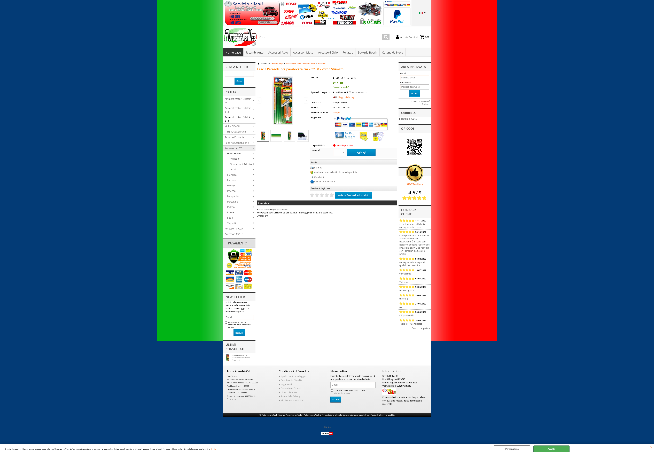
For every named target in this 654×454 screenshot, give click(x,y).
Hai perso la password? (420, 101)
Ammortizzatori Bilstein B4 (238, 100)
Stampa (318, 167)
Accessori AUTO (234, 148)
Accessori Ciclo (328, 52)
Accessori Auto (278, 52)
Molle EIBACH (232, 126)
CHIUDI (651, 447)
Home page (233, 52)
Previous (259, 100)
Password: (405, 82)
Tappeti (231, 223)
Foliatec (348, 52)
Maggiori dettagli (346, 97)
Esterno (231, 180)
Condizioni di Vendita (291, 380)
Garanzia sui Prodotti (291, 388)
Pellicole (234, 158)
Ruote (230, 212)
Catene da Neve (392, 52)
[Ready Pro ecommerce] (327, 433)
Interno (231, 190)
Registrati (426, 104)
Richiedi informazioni (324, 181)
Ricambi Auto (254, 52)
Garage (231, 185)
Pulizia (231, 207)
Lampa (336, 112)
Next (306, 100)
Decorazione (233, 153)
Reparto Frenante (235, 137)
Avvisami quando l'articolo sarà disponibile (335, 172)
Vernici (234, 169)
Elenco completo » (421, 328)
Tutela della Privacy (290, 396)
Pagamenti (286, 384)
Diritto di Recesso (289, 392)
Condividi (319, 176)
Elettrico (232, 174)
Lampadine (233, 196)
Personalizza (512, 448)
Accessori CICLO (234, 228)
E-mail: (403, 73)
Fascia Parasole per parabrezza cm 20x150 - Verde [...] (241, 357)
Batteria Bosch (367, 52)
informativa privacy (342, 393)
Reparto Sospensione (237, 142)
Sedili (230, 217)
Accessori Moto (303, 52)
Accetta (551, 448)
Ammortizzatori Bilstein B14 (238, 118)
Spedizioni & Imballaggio (293, 376)
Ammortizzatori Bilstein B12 (238, 109)
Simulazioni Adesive (241, 164)
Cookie (213, 449)
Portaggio (232, 201)
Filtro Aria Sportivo (235, 131)
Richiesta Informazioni (292, 400)
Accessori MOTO (234, 234)
